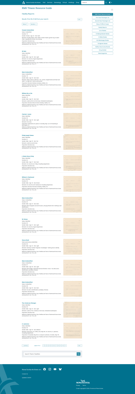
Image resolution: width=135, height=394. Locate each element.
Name (24, 24)
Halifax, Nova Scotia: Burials (102, 47)
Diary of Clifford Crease (102, 24)
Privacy (78, 385)
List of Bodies (102, 30)
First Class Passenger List (102, 17)
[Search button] (106, 2)
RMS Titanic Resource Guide (102, 14)
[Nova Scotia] (83, 382)
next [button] (79, 19)
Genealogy (57, 2)
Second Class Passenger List (102, 21)
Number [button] (33, 24)
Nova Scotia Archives (33, 2)
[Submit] (78, 354)
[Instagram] (49, 369)
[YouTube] (55, 369)
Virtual (65, 2)
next (79, 345)
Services (49, 2)
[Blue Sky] (60, 369)
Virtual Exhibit (102, 50)
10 (62, 345)
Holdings (71, 2)
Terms (84, 385)
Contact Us (25, 374)
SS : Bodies (102, 43)
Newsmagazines (102, 53)
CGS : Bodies (102, 40)
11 (65, 345)
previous (26, 345)
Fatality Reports (102, 27)
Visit (44, 2)
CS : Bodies (102, 34)
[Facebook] (44, 369)
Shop (77, 2)
